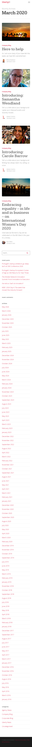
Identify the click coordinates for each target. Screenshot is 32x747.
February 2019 (7, 578)
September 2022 (8, 444)
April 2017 (5, 655)
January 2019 (6, 582)
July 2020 (5, 525)
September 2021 (8, 473)
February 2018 (7, 622)
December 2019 (8, 546)
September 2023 (8, 400)
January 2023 (6, 432)
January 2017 (6, 663)
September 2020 (8, 517)
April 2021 (5, 489)
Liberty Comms (10, 116)
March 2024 (6, 380)
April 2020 (5, 533)
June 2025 (5, 335)
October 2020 (7, 513)
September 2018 (8, 594)
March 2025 (6, 343)
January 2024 (6, 388)
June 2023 (5, 412)
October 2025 (7, 327)
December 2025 (8, 319)
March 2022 (6, 457)
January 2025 (6, 351)
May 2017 (5, 651)
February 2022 (7, 461)
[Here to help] (16, 32)
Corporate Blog (7, 718)
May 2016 (5, 687)
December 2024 (8, 355)
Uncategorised (7, 726)
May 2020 (5, 529)
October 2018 (7, 590)
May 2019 (5, 570)
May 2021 (5, 485)
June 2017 (5, 647)
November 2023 (8, 392)
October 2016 (7, 675)
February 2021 (7, 497)
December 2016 (8, 667)
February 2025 (7, 347)
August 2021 (6, 477)
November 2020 (8, 509)
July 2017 (5, 643)
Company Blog (6, 45)
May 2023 (5, 416)
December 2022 (8, 436)
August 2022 (6, 448)
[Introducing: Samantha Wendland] (16, 78)
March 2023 (6, 424)
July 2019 (5, 562)
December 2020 (8, 505)
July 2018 (5, 602)
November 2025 (8, 323)
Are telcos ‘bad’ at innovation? (12, 283)
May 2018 (5, 610)
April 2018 (5, 614)
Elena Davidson (10, 60)
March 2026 (6, 311)
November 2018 (8, 586)
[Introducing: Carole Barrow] (16, 135)
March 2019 (6, 574)
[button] (29, 2)
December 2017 (8, 630)
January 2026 (6, 315)
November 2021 (8, 465)
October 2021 (7, 469)
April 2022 (5, 452)
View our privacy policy (20, 740)
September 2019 (8, 558)
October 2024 (7, 363)
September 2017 (8, 635)
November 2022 (8, 440)
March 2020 (6, 537)
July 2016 (5, 683)
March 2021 (6, 493)
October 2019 (7, 554)
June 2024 (5, 372)
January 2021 (6, 501)
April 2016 (5, 691)
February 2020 (7, 541)
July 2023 (5, 408)
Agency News (7, 710)
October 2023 (7, 396)
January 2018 (6, 626)
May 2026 (5, 307)
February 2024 (7, 384)
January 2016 (6, 699)
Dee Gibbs (9, 241)
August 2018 (6, 598)
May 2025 (5, 339)
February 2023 (7, 428)
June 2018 (5, 606)
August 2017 (6, 639)
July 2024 (5, 367)
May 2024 (5, 376)
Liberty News (6, 722)
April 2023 (5, 420)
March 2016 (6, 695)
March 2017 (6, 659)
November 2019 (8, 550)
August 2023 (6, 404)
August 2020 (6, 521)
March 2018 (6, 618)
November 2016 (8, 671)
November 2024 (8, 359)
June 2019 (5, 566)
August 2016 (6, 679)
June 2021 (5, 481)
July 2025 (5, 331)
